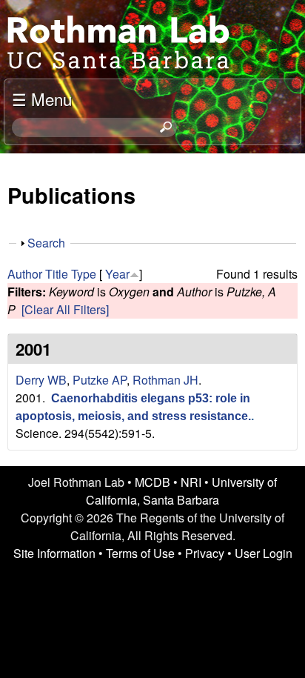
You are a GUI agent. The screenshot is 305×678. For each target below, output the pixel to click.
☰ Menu (42, 98)
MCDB (152, 482)
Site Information (54, 553)
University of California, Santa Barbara (181, 490)
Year (117, 273)
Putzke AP (100, 379)
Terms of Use (140, 553)
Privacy (204, 553)
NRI (191, 482)
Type (83, 273)
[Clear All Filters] (65, 309)
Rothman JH (165, 379)
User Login (263, 553)
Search (46, 242)
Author (24, 273)
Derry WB (41, 379)
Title (56, 273)
